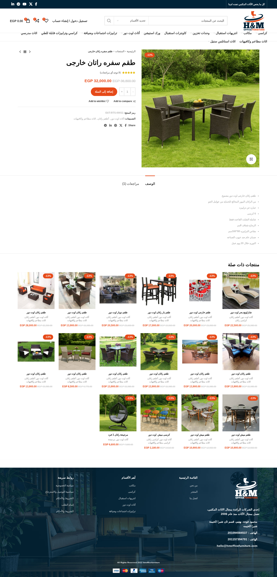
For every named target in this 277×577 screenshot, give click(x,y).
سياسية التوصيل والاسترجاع (59, 491)
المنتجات (119, 51)
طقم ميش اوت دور (241, 434)
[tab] (150, 181)
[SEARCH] (109, 20)
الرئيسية (131, 51)
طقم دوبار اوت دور (118, 312)
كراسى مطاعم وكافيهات (159, 442)
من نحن (194, 485)
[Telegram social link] (105, 125)
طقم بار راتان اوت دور (159, 312)
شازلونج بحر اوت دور (241, 312)
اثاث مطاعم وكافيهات (85, 118)
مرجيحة (111, 439)
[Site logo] (254, 20)
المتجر (194, 491)
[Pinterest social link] (18, 4)
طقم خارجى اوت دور (199, 312)
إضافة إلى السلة (104, 91)
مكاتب (132, 485)
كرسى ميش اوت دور (159, 434)
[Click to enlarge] (251, 159)
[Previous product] (29, 52)
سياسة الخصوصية (65, 485)
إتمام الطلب (67, 504)
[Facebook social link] (36, 4)
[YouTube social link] (24, 4)
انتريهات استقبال (126, 498)
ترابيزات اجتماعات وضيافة (122, 511)
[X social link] (31, 4)
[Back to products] (25, 52)
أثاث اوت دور (117, 118)
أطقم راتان (103, 118)
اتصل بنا (194, 498)
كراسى (131, 491)
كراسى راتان (241, 320)
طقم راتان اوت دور (77, 312)
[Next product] (20, 52)
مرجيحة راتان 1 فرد (118, 434)
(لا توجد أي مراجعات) (110, 72)
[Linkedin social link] (12, 4)
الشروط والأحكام (65, 498)
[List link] (232, 524)
